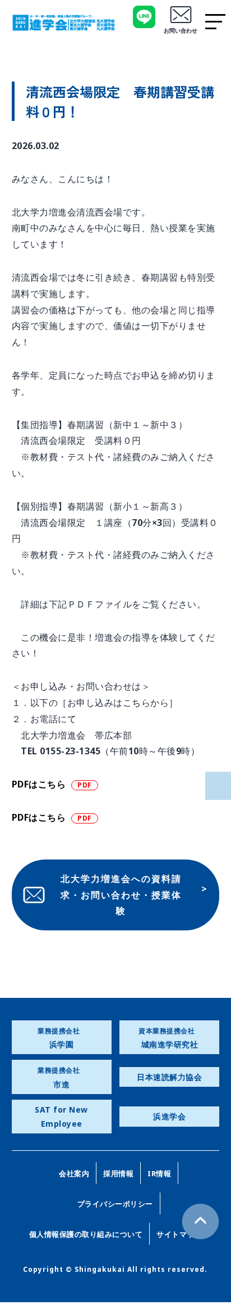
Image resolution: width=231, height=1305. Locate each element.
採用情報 (118, 1173)
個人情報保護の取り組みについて (86, 1234)
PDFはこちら (39, 784)
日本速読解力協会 (169, 1077)
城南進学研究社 (168, 1038)
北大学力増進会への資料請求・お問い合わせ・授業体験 (121, 894)
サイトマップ (179, 1234)
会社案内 (74, 1173)
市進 (59, 1077)
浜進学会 (169, 1116)
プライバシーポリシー (115, 1204)
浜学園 (59, 1038)
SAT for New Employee (61, 1116)
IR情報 (159, 1173)
